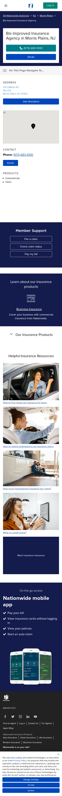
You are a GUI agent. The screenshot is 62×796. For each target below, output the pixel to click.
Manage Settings (31, 779)
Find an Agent (9, 723)
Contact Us (33, 723)
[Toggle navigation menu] (5, 70)
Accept (31, 785)
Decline (31, 790)
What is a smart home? (14, 532)
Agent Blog (8, 728)
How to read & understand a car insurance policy (28, 446)
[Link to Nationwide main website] (31, 7)
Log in (50, 5)
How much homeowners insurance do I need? (27, 488)
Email (31, 57)
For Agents (47, 723)
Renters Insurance (11, 742)
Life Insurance (45, 737)
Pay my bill (38, 254)
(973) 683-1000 (23, 155)
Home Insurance (28, 737)
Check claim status (36, 247)
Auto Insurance (10, 737)
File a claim (38, 239)
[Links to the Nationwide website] (6, 700)
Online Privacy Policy (17, 760)
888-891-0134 (9, 708)
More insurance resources (36, 556)
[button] (33, 126)
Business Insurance (29, 309)
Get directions (31, 101)
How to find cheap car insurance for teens (25, 402)
